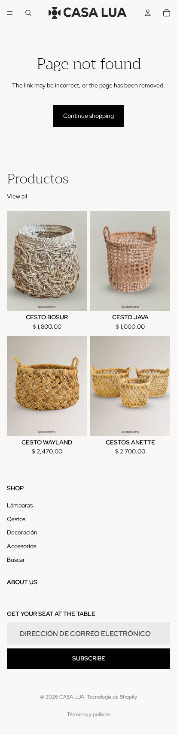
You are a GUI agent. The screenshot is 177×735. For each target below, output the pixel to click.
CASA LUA (71, 696)
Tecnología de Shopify (112, 696)
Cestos (16, 519)
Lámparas (20, 505)
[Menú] (10, 13)
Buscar (16, 559)
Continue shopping (88, 116)
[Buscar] (28, 12)
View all (17, 196)
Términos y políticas (88, 714)
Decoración (22, 532)
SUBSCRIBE (88, 658)
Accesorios (21, 546)
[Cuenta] (147, 12)
